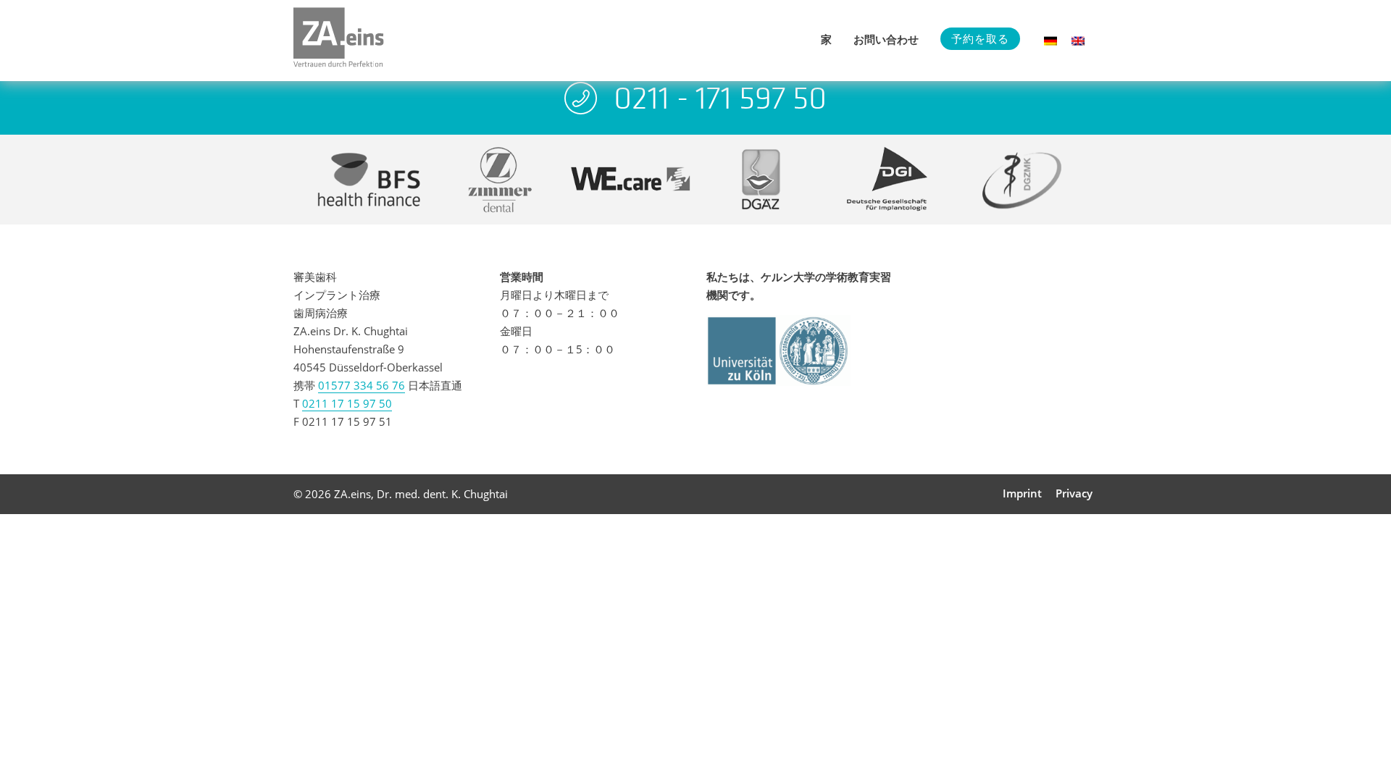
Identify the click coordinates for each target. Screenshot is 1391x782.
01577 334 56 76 (361, 385)
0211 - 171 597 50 (720, 97)
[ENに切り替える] (1078, 41)
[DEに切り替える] (1050, 41)
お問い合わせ (886, 39)
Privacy (1074, 493)
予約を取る (980, 38)
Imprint (1022, 493)
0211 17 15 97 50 (347, 403)
